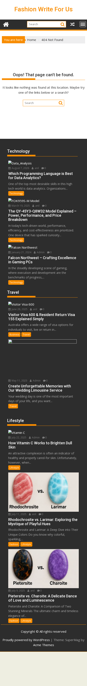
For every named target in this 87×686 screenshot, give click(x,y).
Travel (26, 334)
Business (14, 334)
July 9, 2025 (18, 590)
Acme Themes (43, 645)
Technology (16, 193)
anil (36, 168)
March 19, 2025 (20, 205)
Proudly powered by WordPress (26, 640)
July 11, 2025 (18, 514)
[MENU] (83, 24)
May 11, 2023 (19, 380)
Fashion (14, 544)
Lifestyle (14, 467)
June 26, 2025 (19, 309)
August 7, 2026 (20, 168)
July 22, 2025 (18, 437)
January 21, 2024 (21, 252)
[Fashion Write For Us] (6, 23)
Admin (40, 252)
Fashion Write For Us (43, 9)
